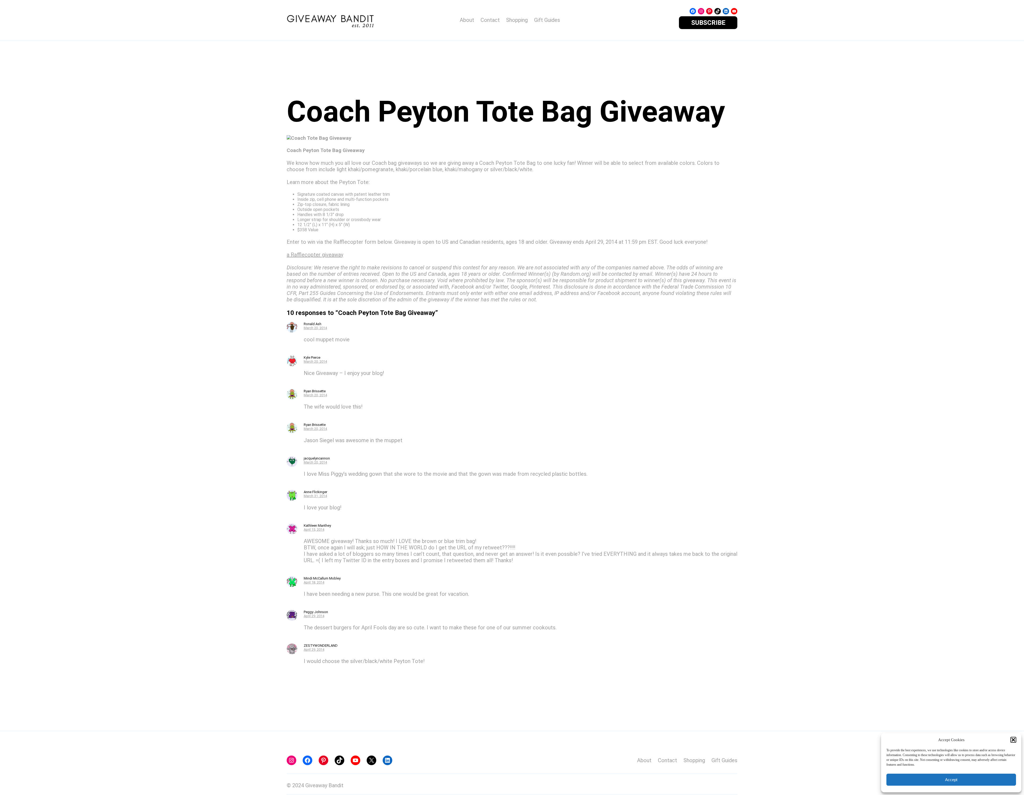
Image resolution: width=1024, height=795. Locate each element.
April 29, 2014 (314, 616)
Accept (951, 779)
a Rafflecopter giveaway (315, 254)
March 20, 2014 (315, 328)
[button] (1013, 739)
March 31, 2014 (315, 496)
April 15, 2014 (314, 530)
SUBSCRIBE (708, 22)
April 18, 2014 (314, 582)
